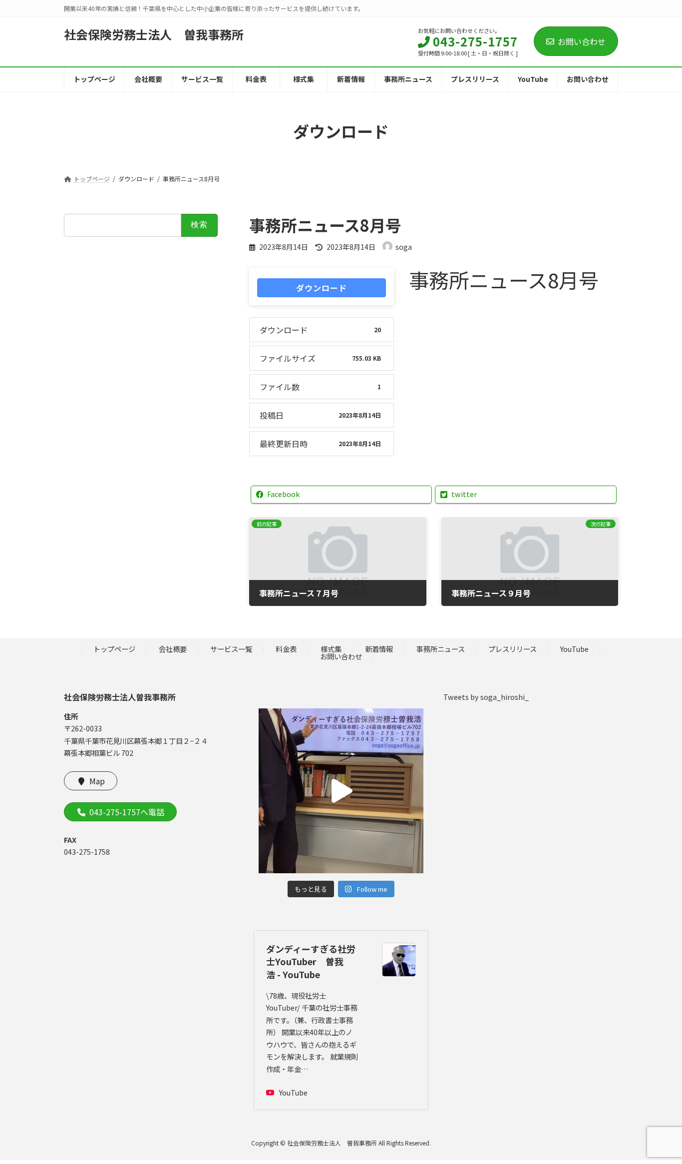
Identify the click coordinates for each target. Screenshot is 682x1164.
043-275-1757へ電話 (126, 812)
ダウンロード (321, 288)
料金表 (286, 648)
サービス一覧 (231, 648)
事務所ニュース (440, 648)
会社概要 (173, 648)
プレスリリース (512, 648)
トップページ (114, 648)
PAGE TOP (658, 1119)
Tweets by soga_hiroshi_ (486, 696)
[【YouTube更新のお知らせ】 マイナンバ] (341, 790)
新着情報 (379, 648)
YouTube (574, 648)
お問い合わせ (582, 41)
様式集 (331, 648)
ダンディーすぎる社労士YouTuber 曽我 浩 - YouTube (310, 961)
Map (97, 781)
